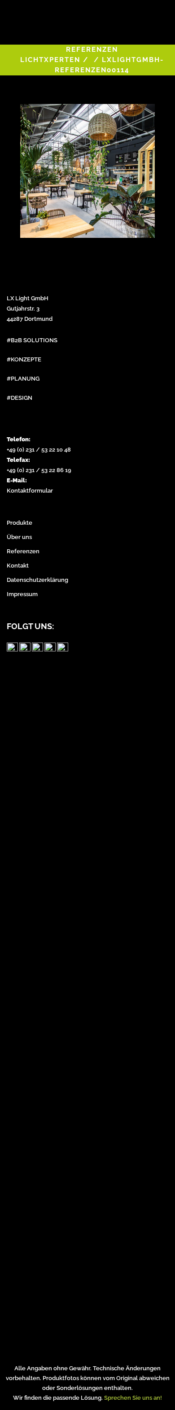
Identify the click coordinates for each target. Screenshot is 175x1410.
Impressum (22, 594)
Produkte (19, 522)
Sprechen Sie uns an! (133, 1397)
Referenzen (23, 551)
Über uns (19, 537)
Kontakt (18, 565)
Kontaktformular (30, 490)
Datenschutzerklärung (37, 579)
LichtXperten (50, 60)
